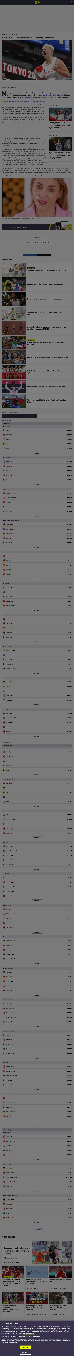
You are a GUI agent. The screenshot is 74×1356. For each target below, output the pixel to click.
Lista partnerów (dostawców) (9, 1342)
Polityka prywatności (29, 1333)
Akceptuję (25, 1347)
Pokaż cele (25, 1352)
